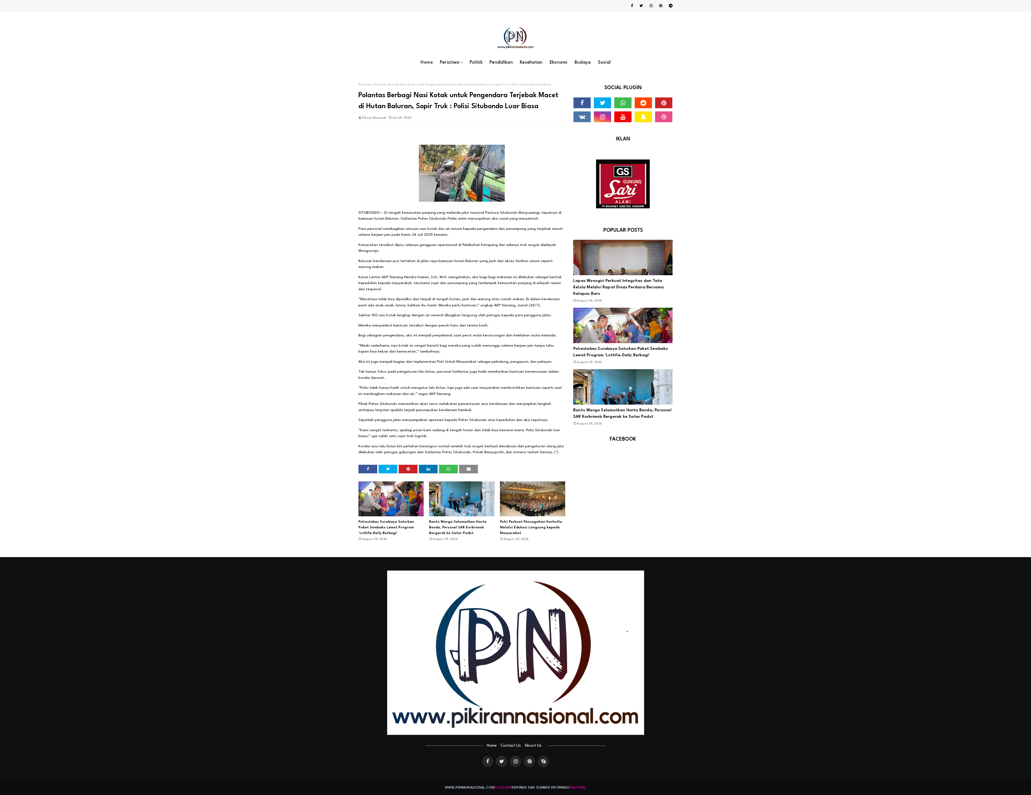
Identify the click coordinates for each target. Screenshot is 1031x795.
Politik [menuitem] (476, 62)
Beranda (364, 84)
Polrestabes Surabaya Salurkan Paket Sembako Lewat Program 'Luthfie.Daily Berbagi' (386, 527)
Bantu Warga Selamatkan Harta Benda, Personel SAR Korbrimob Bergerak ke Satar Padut (458, 527)
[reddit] (643, 102)
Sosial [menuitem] (604, 62)
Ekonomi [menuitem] (559, 62)
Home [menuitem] (426, 62)
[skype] (543, 761)
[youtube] (623, 116)
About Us (533, 746)
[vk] (582, 116)
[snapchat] (643, 116)
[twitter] (641, 6)
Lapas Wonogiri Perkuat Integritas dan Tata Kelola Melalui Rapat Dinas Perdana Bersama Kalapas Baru (618, 287)
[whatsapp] (623, 102)
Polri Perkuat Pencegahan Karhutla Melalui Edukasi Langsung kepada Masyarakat (531, 527)
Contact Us (510, 746)
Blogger (502, 787)
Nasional (577, 787)
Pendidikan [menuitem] (501, 62)
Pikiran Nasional (374, 118)
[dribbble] (664, 116)
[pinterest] (660, 6)
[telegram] (670, 6)
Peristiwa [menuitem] (449, 62)
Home (492, 746)
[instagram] (651, 6)
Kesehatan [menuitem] (531, 62)
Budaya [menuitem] (583, 62)
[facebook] (632, 6)
